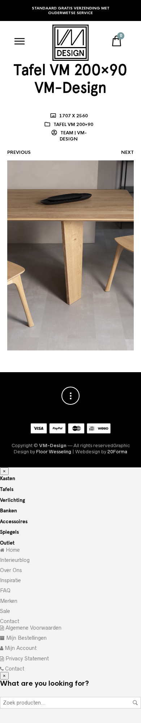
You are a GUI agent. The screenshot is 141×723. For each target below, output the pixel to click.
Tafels (6, 489)
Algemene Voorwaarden (32, 628)
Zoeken (135, 703)
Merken (8, 601)
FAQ (5, 590)
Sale (5, 611)
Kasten (7, 478)
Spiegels (9, 532)
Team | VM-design (73, 136)
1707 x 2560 (73, 116)
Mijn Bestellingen (26, 638)
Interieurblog (15, 560)
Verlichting (12, 500)
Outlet (7, 543)
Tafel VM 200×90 (73, 124)
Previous (19, 152)
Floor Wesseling (53, 451)
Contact (9, 621)
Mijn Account (20, 648)
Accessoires (13, 521)
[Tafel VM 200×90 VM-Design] (70, 255)
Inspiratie (10, 580)
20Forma (117, 451)
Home (12, 550)
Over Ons (11, 570)
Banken (8, 510)
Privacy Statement (26, 658)
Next (127, 152)
